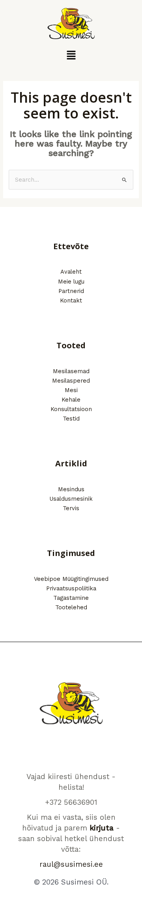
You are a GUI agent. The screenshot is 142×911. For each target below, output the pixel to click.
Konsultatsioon (71, 409)
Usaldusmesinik (71, 498)
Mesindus (71, 489)
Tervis (71, 508)
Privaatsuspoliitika (71, 588)
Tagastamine (71, 597)
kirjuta (102, 828)
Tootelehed (71, 607)
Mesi (71, 390)
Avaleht (71, 271)
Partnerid (71, 291)
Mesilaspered (71, 380)
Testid (71, 418)
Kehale (71, 399)
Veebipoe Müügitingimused (71, 578)
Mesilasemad (71, 371)
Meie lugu (71, 281)
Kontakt (71, 300)
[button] (71, 55)
